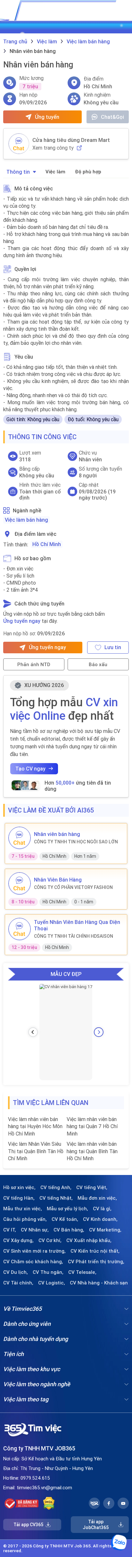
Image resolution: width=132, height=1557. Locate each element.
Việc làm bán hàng (26, 520)
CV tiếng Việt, (91, 1187)
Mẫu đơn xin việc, (97, 1198)
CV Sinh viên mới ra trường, (34, 1251)
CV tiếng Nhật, (56, 1198)
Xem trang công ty (53, 148)
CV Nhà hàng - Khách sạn (99, 1283)
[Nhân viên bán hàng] (19, 838)
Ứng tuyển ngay (21, 621)
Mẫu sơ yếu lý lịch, (67, 1209)
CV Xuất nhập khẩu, (88, 1240)
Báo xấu (98, 664)
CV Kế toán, (65, 1219)
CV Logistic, (51, 1283)
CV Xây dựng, (18, 1240)
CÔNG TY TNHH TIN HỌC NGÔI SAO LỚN (76, 842)
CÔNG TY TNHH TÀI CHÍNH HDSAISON (73, 936)
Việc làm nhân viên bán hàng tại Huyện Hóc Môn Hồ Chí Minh (35, 1126)
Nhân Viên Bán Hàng (58, 879)
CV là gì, (102, 1209)
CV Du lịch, (15, 1272)
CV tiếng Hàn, (19, 1198)
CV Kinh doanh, (100, 1219)
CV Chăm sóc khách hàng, (33, 1262)
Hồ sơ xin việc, (19, 1187)
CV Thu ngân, (48, 1272)
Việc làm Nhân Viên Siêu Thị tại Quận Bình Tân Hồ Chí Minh (35, 1151)
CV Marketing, (105, 1230)
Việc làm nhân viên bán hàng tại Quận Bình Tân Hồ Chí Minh (92, 1151)
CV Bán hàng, (69, 1230)
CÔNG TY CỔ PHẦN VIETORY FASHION (73, 887)
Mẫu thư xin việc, (22, 1209)
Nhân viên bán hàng (57, 834)
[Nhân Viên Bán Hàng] (19, 883)
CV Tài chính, (18, 1283)
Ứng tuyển (47, 117)
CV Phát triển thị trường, (96, 1262)
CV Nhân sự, (35, 1230)
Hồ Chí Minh (46, 544)
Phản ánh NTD (33, 664)
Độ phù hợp (88, 172)
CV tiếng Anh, (55, 1187)
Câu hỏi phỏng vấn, (25, 1219)
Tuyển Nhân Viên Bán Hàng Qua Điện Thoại (77, 925)
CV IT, (9, 1230)
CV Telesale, (82, 1272)
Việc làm (55, 172)
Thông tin (18, 172)
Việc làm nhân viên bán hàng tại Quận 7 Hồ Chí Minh (92, 1126)
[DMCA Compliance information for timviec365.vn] (48, 1503)
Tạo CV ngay (30, 768)
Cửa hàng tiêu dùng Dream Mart (71, 140)
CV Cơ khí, (50, 1240)
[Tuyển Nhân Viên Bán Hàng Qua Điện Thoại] (19, 929)
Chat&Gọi (112, 117)
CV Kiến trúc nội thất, (95, 1251)
